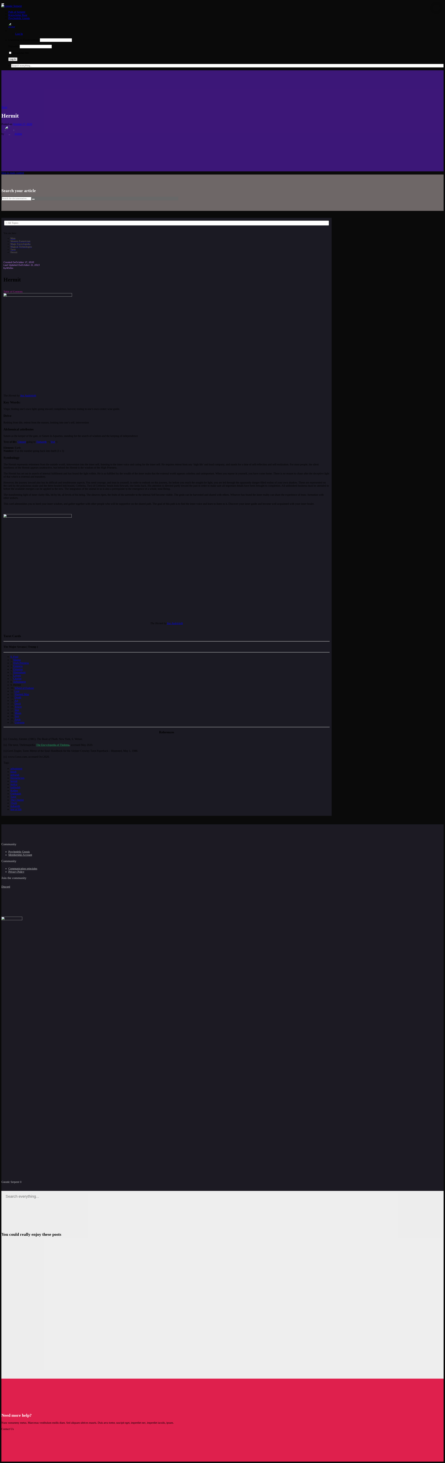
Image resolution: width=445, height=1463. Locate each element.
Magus (17, 659)
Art (16, 700)
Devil (18, 703)
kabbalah (15, 787)
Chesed (22, 441)
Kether (14, 790)
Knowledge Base (17, 15)
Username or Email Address (23, 39)
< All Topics (12, 223)
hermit (13, 781)
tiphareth (15, 806)
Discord (5, 886)
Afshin (18, 133)
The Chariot (17, 799)
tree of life (16, 809)
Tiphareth (41, 441)
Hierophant (19, 672)
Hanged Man (22, 694)
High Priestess (21, 662)
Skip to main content (12, 172)
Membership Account (20, 854)
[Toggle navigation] (2, 3)
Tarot (4, 107)
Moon (18, 713)
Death (18, 697)
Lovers (17, 675)
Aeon (17, 719)
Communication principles (22, 868)
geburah (14, 774)
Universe (20, 722)
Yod (52, 441)
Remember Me (20, 52)
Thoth (13, 803)
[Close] (436, 7)
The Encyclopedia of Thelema (52, 744)
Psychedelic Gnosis (19, 18)
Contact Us (7, 1429)
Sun (17, 716)
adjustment (16, 768)
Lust (16, 691)
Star (17, 709)
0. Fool (14, 656)
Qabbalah (15, 793)
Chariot (17, 678)
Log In (19, 33)
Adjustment (19, 681)
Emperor (18, 669)
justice (13, 784)
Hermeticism (17, 777)
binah (13, 771)
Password (13, 46)
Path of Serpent (16, 11)
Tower (18, 706)
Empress (18, 666)
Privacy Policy (16, 871)
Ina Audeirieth (28, 395)
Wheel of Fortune (24, 688)
